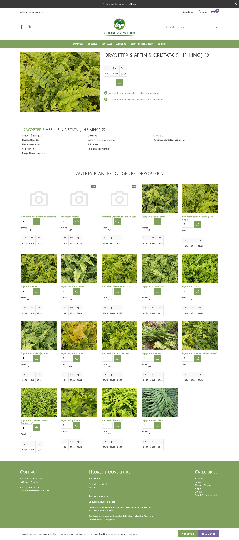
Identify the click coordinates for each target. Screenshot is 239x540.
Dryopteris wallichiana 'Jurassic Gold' (119, 216)
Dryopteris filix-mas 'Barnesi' (115, 353)
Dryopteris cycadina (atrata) (34, 353)
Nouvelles (107, 44)
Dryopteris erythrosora (72, 353)
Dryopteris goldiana (70, 420)
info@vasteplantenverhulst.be (34, 490)
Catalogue (78, 44)
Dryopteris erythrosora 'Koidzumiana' (39, 216)
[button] (216, 27)
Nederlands (187, 12)
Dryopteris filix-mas (151, 353)
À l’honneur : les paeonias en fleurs (119, 3)
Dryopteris (33, 130)
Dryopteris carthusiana (153, 286)
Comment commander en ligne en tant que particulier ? (134, 92)
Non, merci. (208, 534)
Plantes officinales (203, 485)
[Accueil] (119, 27)
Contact (162, 44)
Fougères (199, 488)
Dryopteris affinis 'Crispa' (154, 216)
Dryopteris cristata (191, 286)
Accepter (188, 534)
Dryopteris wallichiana (152, 420)
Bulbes (198, 481)
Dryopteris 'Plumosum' (113, 420)
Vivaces (198, 491)
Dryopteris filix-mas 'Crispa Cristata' (199, 353)
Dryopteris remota (70, 216)
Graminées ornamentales (207, 495)
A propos (121, 44)
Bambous (199, 478)
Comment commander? (142, 44)
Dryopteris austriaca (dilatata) (116, 286)
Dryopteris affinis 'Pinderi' (73, 286)
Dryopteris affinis (29, 286)
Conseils (92, 44)
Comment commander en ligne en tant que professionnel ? (136, 99)
